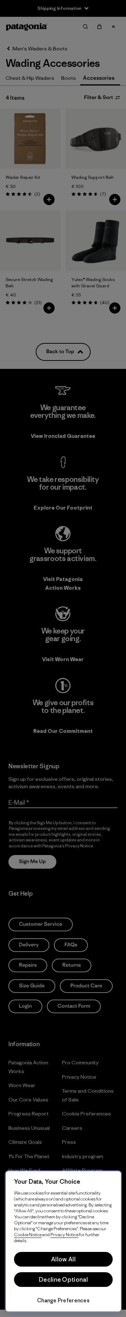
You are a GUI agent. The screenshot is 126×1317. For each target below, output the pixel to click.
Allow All (63, 1259)
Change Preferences (63, 1300)
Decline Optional (63, 1279)
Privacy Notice (64, 1235)
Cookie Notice (28, 1235)
